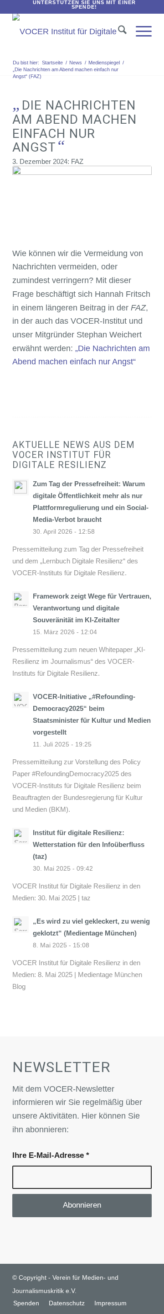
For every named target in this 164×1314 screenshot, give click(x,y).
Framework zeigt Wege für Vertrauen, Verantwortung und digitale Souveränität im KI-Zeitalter (92, 608)
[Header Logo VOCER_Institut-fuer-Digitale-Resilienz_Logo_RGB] (68, 31)
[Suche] (118, 31)
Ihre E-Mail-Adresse (50, 1155)
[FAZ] (82, 203)
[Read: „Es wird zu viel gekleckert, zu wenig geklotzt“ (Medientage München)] (20, 924)
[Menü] (139, 31)
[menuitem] (84, 4)
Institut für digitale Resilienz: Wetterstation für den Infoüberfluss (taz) (88, 844)
